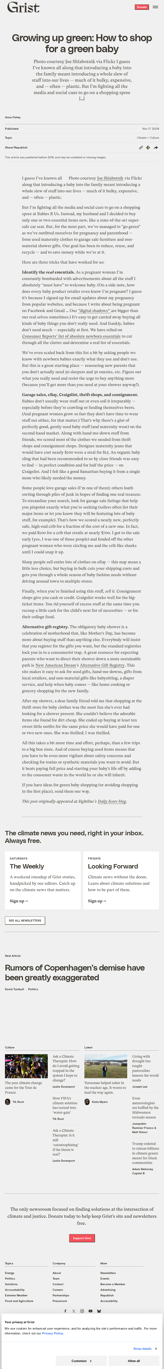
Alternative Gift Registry (102, 665)
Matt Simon (139, 1132)
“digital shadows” (94, 310)
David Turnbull (14, 989)
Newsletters (108, 1273)
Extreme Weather (16, 1295)
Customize (79, 1360)
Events (104, 1278)
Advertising (107, 1289)
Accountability (15, 1289)
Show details (142, 1348)
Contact (58, 1284)
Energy (9, 1273)
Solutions (11, 1284)
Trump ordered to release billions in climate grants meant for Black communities (145, 1153)
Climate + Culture (148, 137)
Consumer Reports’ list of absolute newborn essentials (71, 336)
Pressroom (60, 1301)
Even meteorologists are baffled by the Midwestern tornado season (145, 1107)
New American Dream (55, 665)
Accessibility (109, 1301)
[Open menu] (155, 7)
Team (56, 1278)
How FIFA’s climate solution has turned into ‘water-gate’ (65, 1105)
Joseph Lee (139, 1086)
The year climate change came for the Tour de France (23, 1087)
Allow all (134, 1360)
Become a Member (112, 1284)
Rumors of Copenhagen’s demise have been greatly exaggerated (75, 972)
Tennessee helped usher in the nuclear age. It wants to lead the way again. (105, 1087)
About (57, 1273)
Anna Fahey (13, 117)
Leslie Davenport (64, 1086)
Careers (58, 1289)
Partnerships (61, 1295)
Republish (107, 1295)
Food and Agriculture (19, 1301)
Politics (33, 989)
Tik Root (18, 1101)
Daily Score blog (112, 801)
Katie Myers (100, 1101)
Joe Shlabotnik (110, 178)
